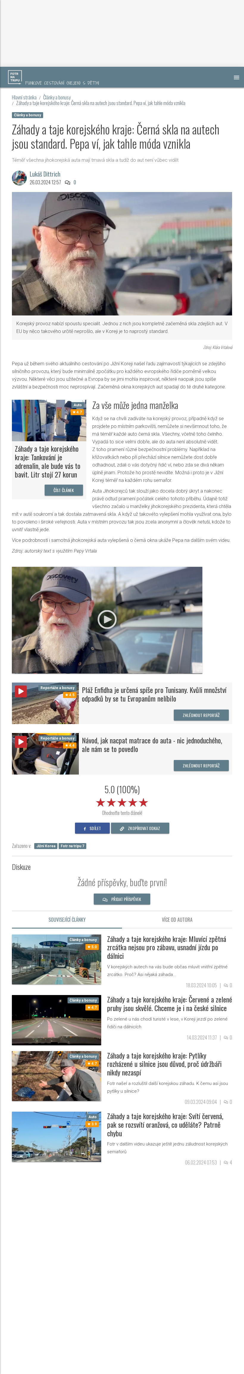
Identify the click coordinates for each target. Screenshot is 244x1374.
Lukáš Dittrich (45, 173)
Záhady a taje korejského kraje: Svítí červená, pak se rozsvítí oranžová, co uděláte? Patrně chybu (165, 1124)
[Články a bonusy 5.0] (56, 959)
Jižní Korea (45, 846)
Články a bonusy (57, 97)
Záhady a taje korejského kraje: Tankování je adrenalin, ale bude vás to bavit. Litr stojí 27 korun (47, 461)
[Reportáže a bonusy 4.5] (45, 703)
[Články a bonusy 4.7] (56, 1020)
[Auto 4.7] (49, 420)
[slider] (122, 801)
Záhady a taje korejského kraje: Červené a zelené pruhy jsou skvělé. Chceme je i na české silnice (169, 1003)
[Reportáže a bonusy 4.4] (45, 753)
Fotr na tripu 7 (72, 846)
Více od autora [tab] (177, 919)
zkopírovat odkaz (143, 828)
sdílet (95, 828)
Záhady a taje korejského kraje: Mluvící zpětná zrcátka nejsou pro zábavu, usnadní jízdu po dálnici (166, 947)
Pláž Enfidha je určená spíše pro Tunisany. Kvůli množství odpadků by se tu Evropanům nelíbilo (154, 694)
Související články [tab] (67, 919)
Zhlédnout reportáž (201, 715)
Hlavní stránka (24, 97)
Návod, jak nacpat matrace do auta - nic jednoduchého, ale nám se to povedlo (152, 744)
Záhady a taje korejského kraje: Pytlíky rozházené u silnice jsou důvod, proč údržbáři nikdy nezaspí (164, 1064)
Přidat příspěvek (125, 899)
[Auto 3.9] (56, 1136)
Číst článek (64, 490)
